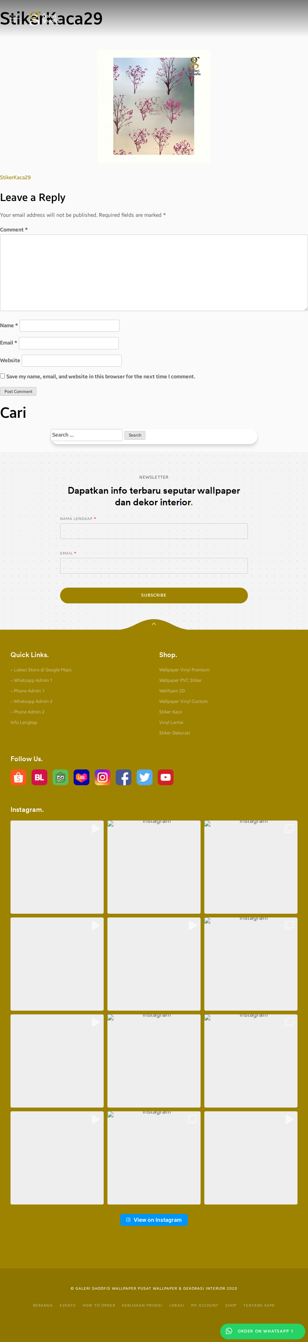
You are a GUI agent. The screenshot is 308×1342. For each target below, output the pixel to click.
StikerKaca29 (15, 177)
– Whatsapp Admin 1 (32, 680)
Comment (14, 230)
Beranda (43, 1305)
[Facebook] (123, 777)
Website (10, 360)
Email (8, 343)
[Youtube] (166, 777)
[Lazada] (81, 777)
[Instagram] (102, 777)
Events (68, 1305)
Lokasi (176, 1305)
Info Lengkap (24, 722)
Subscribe (153, 595)
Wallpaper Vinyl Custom (183, 701)
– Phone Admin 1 (28, 691)
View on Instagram (158, 1220)
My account (205, 1305)
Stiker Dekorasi (174, 733)
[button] (57, 867)
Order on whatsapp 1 (264, 1331)
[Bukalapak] (39, 777)
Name (9, 325)
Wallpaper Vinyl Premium (184, 670)
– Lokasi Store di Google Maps (41, 670)
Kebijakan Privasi (142, 1305)
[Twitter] (144, 777)
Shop (231, 1305)
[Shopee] (18, 777)
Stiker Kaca (170, 712)
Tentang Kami (259, 1305)
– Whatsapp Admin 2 (32, 701)
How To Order (99, 1305)
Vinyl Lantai (171, 722)
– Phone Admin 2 (28, 712)
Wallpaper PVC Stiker (180, 680)
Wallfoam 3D (172, 691)
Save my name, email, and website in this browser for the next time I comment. (100, 376)
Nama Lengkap (76, 519)
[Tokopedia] (60, 777)
